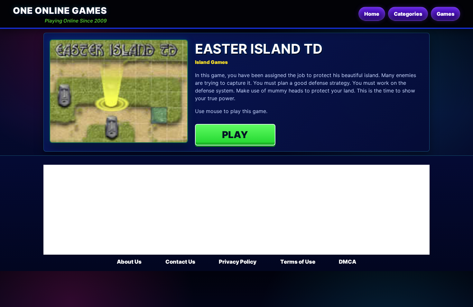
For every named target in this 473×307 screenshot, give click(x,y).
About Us (129, 262)
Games (445, 14)
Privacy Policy (237, 262)
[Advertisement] (236, 210)
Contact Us (180, 262)
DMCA (347, 262)
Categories (408, 14)
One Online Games (60, 10)
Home (371, 14)
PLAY (235, 134)
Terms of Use (297, 262)
